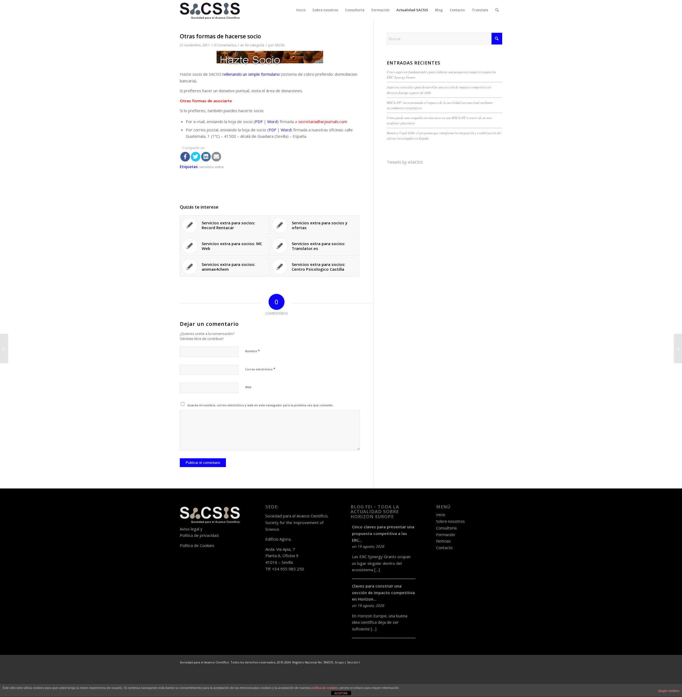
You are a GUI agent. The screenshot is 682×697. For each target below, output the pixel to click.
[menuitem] (301, 10)
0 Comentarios (225, 45)
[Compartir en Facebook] (185, 156)
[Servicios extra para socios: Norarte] (4, 348)
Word (272, 121)
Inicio (440, 514)
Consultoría (446, 527)
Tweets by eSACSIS (405, 162)
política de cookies (324, 688)
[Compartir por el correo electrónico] (216, 156)
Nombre (252, 350)
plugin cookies (668, 691)
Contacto (444, 547)
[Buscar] (497, 10)
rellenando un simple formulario (251, 74)
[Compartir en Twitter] (195, 156)
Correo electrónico (260, 369)
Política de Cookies (197, 545)
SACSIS (280, 45)
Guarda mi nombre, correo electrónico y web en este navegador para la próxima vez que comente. (260, 405)
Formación (445, 534)
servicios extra (211, 166)
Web (248, 387)
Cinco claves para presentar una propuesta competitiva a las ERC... (383, 533)
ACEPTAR (341, 693)
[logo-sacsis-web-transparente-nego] (210, 10)
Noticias (443, 541)
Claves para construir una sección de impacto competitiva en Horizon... (383, 592)
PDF (259, 121)
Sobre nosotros (450, 521)
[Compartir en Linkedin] (206, 156)
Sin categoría (254, 45)
